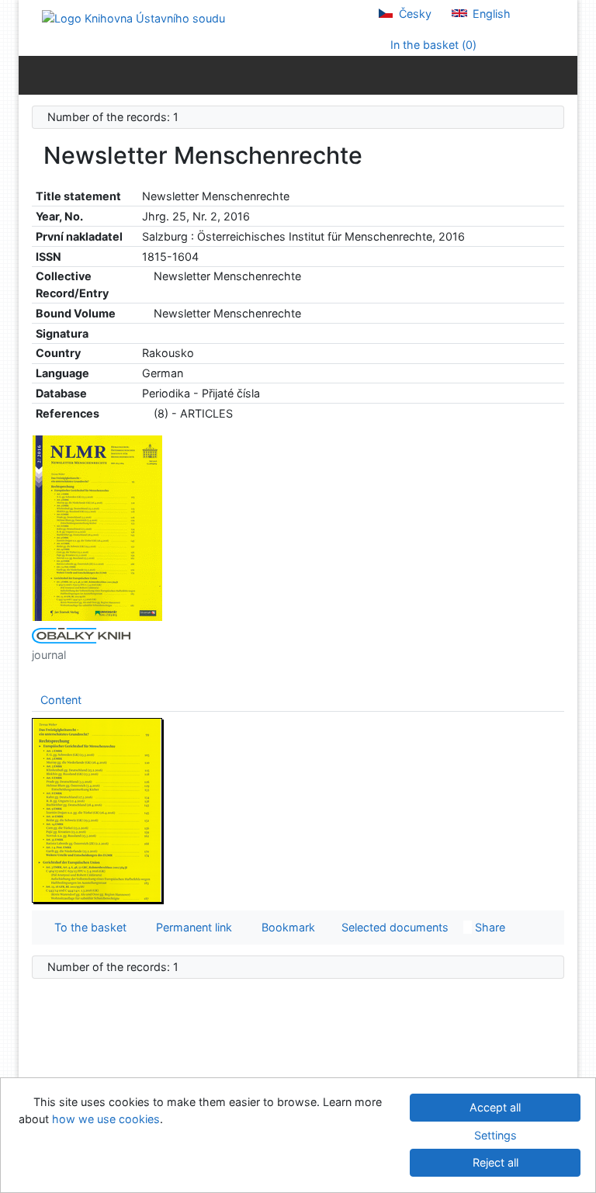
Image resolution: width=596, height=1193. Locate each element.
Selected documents (393, 927)
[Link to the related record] (146, 276)
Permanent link (191, 927)
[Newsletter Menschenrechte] (98, 527)
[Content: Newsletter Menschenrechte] (98, 809)
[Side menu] (34, 74)
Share (488, 927)
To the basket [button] (87, 927)
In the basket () (431, 44)
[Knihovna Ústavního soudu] (133, 17)
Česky (413, 13)
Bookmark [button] (285, 927)
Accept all (495, 1107)
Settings (495, 1135)
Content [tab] (60, 699)
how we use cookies (106, 1118)
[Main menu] (562, 74)
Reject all (495, 1162)
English (490, 13)
